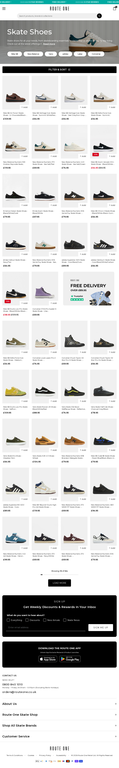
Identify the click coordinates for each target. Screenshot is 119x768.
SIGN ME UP (100, 627)
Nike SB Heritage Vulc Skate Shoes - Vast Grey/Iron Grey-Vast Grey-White (73, 114)
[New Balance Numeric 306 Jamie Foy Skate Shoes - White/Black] (103, 533)
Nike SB (14, 54)
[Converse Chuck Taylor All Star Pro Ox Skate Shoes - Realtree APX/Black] (103, 337)
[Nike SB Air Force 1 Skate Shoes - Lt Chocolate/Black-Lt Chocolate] (15, 93)
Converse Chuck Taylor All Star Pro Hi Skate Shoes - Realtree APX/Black (73, 359)
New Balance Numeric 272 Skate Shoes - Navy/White (44, 555)
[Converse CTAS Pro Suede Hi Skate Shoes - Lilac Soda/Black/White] (45, 288)
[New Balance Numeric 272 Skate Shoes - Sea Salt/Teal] (45, 142)
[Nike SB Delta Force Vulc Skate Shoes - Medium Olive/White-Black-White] (15, 337)
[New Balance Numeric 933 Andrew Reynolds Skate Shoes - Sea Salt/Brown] (15, 142)
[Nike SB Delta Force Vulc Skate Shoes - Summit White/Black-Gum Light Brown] (103, 93)
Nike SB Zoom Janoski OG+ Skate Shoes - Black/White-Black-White (102, 163)
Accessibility (61, 755)
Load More (59, 583)
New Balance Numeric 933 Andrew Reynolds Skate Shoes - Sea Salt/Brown (14, 163)
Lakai (80, 54)
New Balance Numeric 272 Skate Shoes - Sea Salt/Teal (44, 163)
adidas (65, 54)
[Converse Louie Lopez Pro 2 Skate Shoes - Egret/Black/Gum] (45, 337)
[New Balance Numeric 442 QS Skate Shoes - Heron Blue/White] (15, 533)
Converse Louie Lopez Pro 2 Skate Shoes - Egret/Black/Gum (44, 359)
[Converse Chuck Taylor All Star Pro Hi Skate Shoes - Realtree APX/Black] (74, 337)
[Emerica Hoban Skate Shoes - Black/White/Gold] (15, 191)
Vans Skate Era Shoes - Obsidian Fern (12, 457)
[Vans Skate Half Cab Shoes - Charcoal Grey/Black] (103, 386)
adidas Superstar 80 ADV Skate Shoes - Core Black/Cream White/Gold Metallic (13, 506)
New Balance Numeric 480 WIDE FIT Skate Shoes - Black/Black (102, 506)
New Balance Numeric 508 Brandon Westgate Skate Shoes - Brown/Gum (73, 457)
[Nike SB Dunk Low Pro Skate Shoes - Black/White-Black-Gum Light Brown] (15, 288)
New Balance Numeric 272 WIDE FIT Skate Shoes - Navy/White (73, 506)
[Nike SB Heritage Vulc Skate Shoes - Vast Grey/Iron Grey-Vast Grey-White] (74, 93)
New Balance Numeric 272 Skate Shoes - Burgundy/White (73, 555)
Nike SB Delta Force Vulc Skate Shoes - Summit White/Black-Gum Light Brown (101, 114)
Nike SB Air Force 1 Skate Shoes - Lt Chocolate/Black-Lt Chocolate (15, 114)
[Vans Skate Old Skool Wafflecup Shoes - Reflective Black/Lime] (74, 386)
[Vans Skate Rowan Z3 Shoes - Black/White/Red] (45, 386)
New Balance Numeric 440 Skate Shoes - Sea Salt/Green (73, 163)
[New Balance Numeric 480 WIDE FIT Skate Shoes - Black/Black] (103, 484)
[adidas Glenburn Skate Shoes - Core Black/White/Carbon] (103, 239)
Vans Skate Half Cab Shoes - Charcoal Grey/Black (102, 408)
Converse (96, 54)
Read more (49, 44)
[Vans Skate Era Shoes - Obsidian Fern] (15, 435)
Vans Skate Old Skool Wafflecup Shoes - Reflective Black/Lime (73, 408)
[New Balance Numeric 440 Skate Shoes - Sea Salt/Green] (74, 142)
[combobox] (59, 16)
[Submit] (99, 15)
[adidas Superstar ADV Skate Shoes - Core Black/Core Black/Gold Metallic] (74, 239)
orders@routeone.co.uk (19, 692)
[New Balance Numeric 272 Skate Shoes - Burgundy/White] (74, 533)
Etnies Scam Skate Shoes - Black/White (43, 212)
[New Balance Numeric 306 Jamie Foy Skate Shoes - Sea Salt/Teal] (45, 239)
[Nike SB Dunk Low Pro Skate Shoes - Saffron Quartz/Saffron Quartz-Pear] (15, 386)
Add (25, 107)
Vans (51, 54)
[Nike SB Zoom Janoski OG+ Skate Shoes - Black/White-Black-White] (103, 142)
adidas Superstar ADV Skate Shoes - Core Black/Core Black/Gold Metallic (73, 261)
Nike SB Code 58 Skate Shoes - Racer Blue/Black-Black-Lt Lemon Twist (103, 457)
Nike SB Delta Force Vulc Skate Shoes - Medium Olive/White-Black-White (13, 359)
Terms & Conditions (15, 755)
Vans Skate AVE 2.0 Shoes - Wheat (44, 457)
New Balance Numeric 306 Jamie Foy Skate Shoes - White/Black (102, 555)
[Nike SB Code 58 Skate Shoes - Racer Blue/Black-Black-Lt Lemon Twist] (103, 435)
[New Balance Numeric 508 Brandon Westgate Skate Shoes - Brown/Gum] (74, 435)
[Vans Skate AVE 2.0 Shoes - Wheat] (45, 435)
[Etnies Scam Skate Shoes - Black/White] (45, 191)
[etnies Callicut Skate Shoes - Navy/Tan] (15, 239)
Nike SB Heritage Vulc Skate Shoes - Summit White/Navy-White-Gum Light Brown (45, 114)
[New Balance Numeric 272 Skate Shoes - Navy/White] (45, 533)
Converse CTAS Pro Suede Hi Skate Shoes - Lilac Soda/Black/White (44, 310)
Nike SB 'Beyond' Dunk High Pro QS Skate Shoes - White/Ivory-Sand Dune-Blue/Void (44, 506)
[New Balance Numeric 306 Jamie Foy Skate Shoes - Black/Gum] (74, 191)
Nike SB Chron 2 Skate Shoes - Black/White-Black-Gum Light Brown (103, 212)
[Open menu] (4, 8)
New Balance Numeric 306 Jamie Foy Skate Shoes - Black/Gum (73, 212)
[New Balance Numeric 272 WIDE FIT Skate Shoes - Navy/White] (74, 484)
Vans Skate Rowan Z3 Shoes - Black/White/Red (45, 408)
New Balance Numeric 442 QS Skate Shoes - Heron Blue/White (14, 555)
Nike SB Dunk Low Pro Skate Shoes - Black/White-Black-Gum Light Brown (15, 310)
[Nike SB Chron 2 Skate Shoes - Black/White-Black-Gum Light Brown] (103, 191)
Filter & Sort (58, 69)
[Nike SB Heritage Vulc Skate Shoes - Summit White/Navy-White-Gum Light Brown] (45, 93)
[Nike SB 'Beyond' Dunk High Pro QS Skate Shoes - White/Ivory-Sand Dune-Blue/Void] (45, 484)
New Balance (33, 54)
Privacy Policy (45, 755)
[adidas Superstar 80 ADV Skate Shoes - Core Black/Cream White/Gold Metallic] (15, 484)
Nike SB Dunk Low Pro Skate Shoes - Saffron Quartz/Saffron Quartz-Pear (15, 408)
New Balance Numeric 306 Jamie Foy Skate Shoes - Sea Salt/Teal (44, 261)
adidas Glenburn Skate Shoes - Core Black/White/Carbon (103, 261)
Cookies (31, 755)
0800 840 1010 (12, 684)
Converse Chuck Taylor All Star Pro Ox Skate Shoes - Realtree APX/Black (102, 359)
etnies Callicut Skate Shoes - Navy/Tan (14, 261)
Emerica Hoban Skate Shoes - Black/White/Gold (15, 212)
